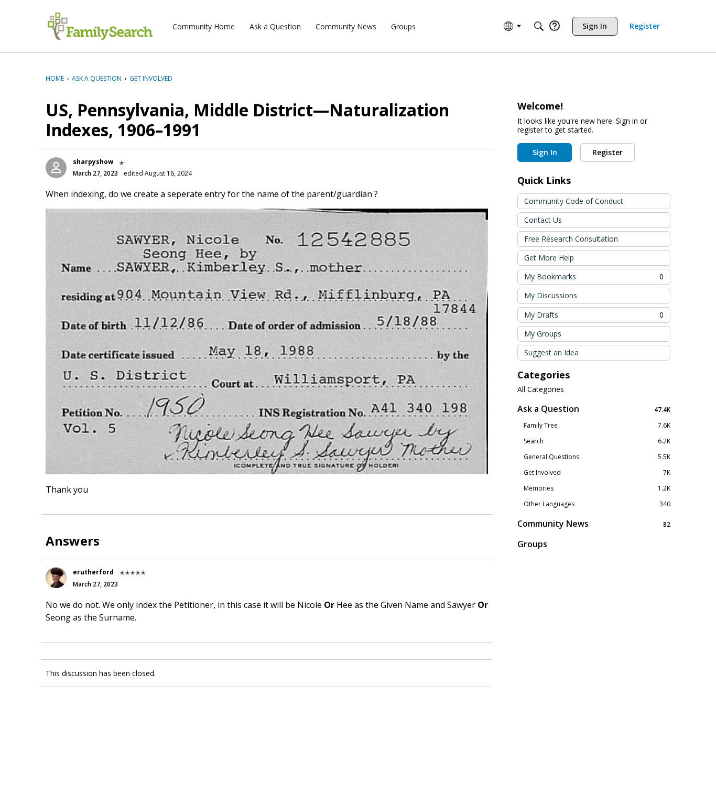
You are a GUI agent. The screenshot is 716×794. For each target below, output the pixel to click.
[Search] (538, 26)
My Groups (542, 334)
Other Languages (597, 504)
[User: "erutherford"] (56, 577)
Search (597, 441)
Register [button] (607, 152)
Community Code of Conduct (573, 201)
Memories (597, 488)
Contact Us (543, 220)
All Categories (540, 389)
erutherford (93, 572)
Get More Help (549, 258)
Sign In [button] (545, 152)
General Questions (597, 457)
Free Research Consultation (571, 239)
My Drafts (594, 315)
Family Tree (597, 425)
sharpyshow (93, 161)
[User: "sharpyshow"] (56, 167)
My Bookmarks (594, 276)
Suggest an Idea (551, 352)
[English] (100, 26)
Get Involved (597, 472)
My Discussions (550, 295)
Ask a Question (593, 409)
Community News (593, 523)
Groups (532, 544)
